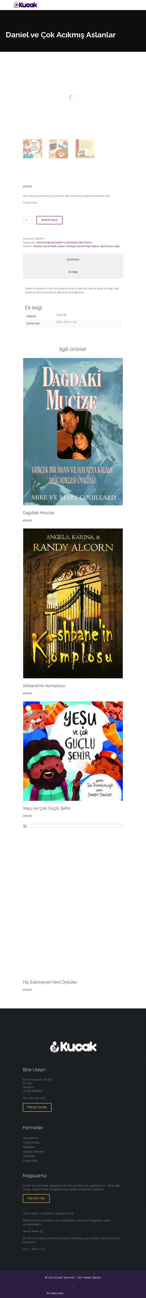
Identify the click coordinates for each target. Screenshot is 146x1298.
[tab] (73, 259)
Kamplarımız (31, 1137)
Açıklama (73, 259)
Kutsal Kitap (30, 1160)
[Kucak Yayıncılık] (75, 5)
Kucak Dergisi (31, 1142)
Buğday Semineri (33, 1151)
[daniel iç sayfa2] (58, 149)
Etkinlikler (29, 1156)
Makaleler (29, 1147)
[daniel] (84, 149)
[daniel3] (32, 149)
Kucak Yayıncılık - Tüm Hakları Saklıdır (78, 1277)
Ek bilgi (73, 272)
